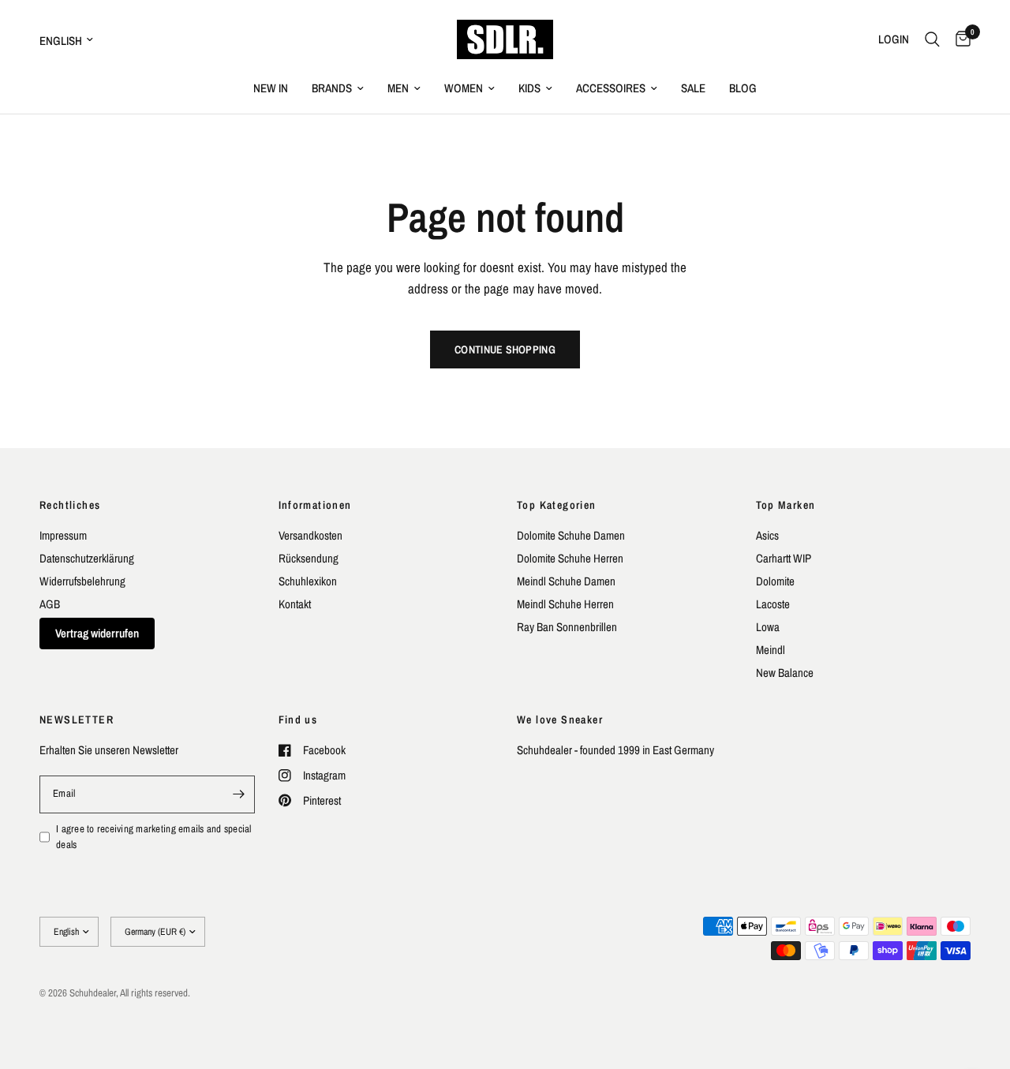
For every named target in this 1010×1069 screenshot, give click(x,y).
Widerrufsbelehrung (82, 581)
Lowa (768, 627)
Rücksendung (309, 558)
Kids (529, 88)
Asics (767, 535)
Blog (743, 88)
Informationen (315, 504)
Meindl (770, 649)
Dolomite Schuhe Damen (571, 535)
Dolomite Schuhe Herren (570, 558)
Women (463, 88)
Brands (332, 88)
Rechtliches (69, 504)
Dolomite (775, 581)
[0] (959, 39)
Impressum (63, 535)
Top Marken (786, 504)
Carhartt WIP (783, 558)
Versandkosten (310, 535)
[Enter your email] (239, 794)
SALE (693, 88)
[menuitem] (270, 88)
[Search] (932, 39)
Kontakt (295, 604)
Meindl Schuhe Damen (566, 581)
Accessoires (610, 88)
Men (398, 88)
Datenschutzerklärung (86, 558)
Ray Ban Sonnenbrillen (567, 627)
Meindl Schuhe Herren (565, 604)
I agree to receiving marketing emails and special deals (154, 837)
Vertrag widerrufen (97, 633)
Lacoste (773, 604)
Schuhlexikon (308, 581)
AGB (49, 604)
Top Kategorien (557, 504)
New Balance (785, 672)
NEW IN (270, 88)
